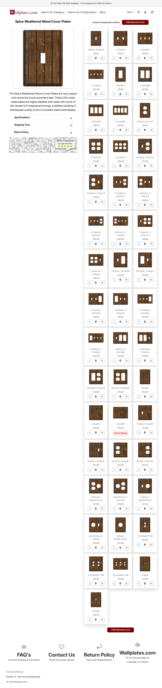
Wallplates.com (20, 682)
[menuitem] (102, 12)
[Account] (145, 12)
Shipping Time (22, 124)
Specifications (22, 117)
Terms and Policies (14, 672)
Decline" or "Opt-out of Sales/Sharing (23, 677)
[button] (96, 38)
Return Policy (21, 132)
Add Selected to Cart (135, 22)
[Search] (138, 12)
